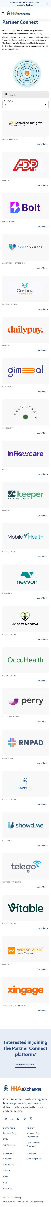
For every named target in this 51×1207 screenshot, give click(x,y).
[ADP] (25, 165)
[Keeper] (25, 495)
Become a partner (25, 1064)
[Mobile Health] (25, 536)
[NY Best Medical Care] (25, 619)
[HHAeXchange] (18, 13)
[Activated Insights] (25, 123)
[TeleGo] (25, 866)
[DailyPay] (25, 330)
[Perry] (25, 701)
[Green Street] (25, 412)
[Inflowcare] (25, 454)
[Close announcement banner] (47, 4)
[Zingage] (25, 990)
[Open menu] (3, 13)
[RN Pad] (25, 743)
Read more (30, 5)
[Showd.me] (25, 825)
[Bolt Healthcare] (25, 206)
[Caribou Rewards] (25, 289)
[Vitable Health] (25, 908)
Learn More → (43, 144)
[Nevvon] (25, 577)
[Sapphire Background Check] (25, 784)
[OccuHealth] (25, 660)
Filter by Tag (8, 101)
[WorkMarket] (25, 949)
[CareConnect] (25, 247)
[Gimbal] (25, 371)
